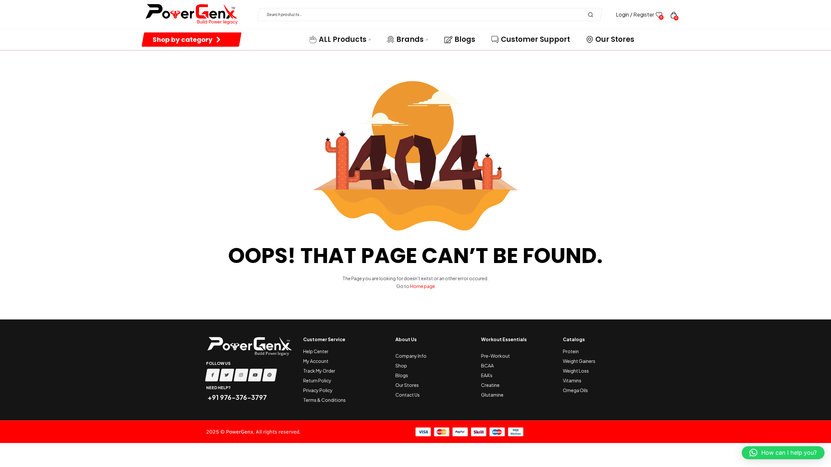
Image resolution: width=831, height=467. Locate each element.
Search (592, 14)
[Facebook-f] (212, 375)
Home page (422, 286)
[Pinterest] (269, 375)
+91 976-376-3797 (236, 397)
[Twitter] (226, 375)
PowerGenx (239, 432)
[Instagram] (241, 375)
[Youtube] (255, 375)
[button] (783, 452)
